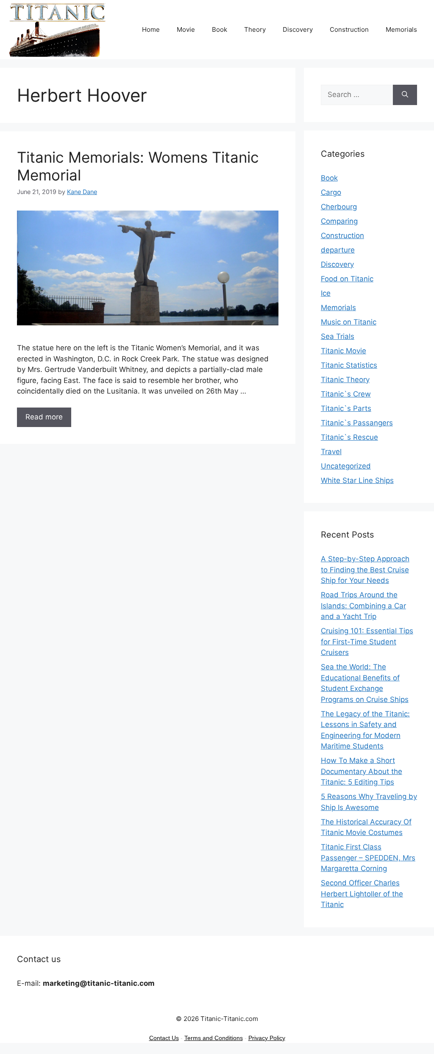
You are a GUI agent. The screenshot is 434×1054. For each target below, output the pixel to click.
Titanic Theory (345, 379)
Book (219, 29)
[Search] (405, 95)
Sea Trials (337, 336)
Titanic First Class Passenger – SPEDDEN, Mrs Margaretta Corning (368, 858)
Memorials (401, 29)
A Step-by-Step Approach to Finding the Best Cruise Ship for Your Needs (365, 570)
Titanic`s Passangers (357, 423)
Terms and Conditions (213, 1038)
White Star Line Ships (357, 480)
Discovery (298, 29)
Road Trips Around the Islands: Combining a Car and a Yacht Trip (363, 606)
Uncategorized (346, 466)
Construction (349, 29)
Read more (44, 417)
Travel (331, 451)
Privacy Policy (266, 1038)
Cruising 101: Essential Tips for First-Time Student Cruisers (367, 642)
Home (151, 29)
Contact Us (164, 1038)
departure (338, 250)
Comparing (339, 221)
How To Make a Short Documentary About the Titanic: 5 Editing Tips (361, 771)
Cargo (331, 192)
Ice (326, 293)
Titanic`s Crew (346, 394)
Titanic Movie (343, 351)
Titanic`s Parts (346, 408)
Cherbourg (339, 206)
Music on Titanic (348, 322)
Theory (255, 29)
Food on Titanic (347, 279)
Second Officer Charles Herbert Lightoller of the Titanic (362, 894)
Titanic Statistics (349, 365)
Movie (186, 29)
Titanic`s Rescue (349, 437)
